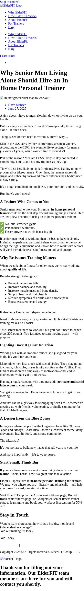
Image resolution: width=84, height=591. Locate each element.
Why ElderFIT (17, 12)
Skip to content (9, 1)
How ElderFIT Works (22, 16)
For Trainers (16, 23)
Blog (11, 27)
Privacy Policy (30, 545)
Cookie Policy (9, 545)
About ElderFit (18, 19)
